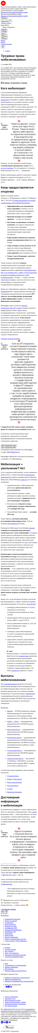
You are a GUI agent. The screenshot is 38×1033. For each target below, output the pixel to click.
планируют (15, 670)
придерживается (13, 523)
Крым (9, 779)
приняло (4, 291)
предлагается (31, 604)
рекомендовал (24, 656)
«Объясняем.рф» (6, 884)
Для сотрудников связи (9, 445)
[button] (3, 40)
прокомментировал (11, 684)
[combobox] (9, 1027)
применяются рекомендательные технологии (18, 1010)
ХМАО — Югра (13, 721)
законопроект (30, 694)
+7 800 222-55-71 (6, 875)
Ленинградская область (15, 758)
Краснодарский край (14, 782)
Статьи (7, 51)
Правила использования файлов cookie (14, 16)
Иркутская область (13, 729)
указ (14, 70)
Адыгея (9, 789)
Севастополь (17, 779)
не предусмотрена (7, 168)
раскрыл (32, 528)
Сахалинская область (14, 750)
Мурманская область (14, 737)
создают (34, 812)
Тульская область (13, 776)
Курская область (12, 785)
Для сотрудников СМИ (9, 447)
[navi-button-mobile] (3, 46)
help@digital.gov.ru (13, 452)
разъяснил (24, 479)
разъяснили (5, 100)
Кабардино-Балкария (14, 792)
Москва (10, 711)
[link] (4, 36)
